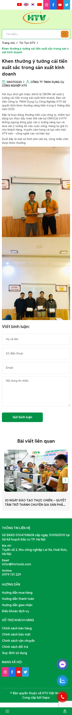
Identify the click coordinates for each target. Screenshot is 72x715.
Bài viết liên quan (36, 441)
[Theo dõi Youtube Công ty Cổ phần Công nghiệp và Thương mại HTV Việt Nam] (60, 5)
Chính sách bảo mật (16, 634)
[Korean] (33, 4)
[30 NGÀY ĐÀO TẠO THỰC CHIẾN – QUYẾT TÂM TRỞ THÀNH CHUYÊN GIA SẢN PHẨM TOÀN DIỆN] (36, 471)
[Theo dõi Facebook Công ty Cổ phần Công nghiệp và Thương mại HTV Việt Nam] (53, 5)
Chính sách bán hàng (17, 628)
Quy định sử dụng (14, 653)
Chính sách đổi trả (15, 647)
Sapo (46, 698)
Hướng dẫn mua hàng (17, 593)
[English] (26, 4)
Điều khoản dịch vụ (15, 611)
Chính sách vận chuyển (18, 641)
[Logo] (36, 17)
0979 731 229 (11, 575)
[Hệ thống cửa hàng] (65, 711)
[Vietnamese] (19, 4)
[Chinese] (39, 4)
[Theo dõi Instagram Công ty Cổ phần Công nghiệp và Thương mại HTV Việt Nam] (46, 5)
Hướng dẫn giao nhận (17, 605)
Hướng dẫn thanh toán (18, 599)
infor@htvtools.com (16, 564)
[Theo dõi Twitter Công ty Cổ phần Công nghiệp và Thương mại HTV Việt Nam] (66, 5)
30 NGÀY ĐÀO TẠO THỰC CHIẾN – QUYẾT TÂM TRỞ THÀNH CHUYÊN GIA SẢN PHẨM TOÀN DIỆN (35, 503)
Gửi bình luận (22, 417)
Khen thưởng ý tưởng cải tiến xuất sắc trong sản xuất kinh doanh (34, 67)
